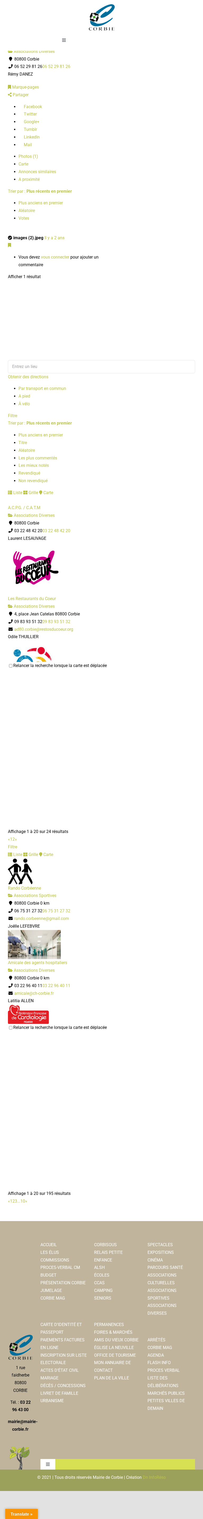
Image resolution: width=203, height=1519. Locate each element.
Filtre (12, 415)
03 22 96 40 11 (56, 985)
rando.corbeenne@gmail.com (41, 918)
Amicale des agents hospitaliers (37, 962)
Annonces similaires (37, 171)
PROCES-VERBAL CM (60, 1267)
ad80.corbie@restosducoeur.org (43, 629)
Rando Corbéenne (24, 888)
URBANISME (52, 1400)
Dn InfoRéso (154, 1477)
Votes (24, 218)
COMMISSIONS (54, 1260)
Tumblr (30, 129)
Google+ (31, 121)
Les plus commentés (38, 458)
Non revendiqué (33, 480)
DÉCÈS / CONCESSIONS (63, 1385)
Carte (23, 164)
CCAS (99, 1282)
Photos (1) (28, 156)
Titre (23, 442)
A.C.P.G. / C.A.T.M (24, 507)
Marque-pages (25, 87)
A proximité (29, 179)
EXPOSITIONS (160, 1252)
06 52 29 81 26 (56, 66)
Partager (20, 94)
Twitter (30, 114)
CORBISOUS (105, 1244)
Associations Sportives (34, 895)
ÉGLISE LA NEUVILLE (114, 1347)
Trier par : (40, 191)
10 (22, 1201)
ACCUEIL (48, 1244)
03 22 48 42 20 (56, 530)
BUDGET (48, 1275)
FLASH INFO (159, 1362)
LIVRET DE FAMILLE (59, 1393)
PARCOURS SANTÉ (165, 1267)
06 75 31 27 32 (56, 910)
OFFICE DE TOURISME (115, 1355)
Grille (32, 492)
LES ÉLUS (49, 1252)
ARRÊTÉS (156, 1339)
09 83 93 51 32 (56, 621)
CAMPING (103, 1290)
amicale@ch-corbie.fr (34, 993)
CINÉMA (155, 1260)
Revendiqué (29, 473)
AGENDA (155, 1355)
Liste (17, 492)
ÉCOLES (101, 1275)
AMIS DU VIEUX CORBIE (116, 1339)
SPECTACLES (160, 1244)
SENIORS (102, 1298)
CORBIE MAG (52, 1298)
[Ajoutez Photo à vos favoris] (9, 245)
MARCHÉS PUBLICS (166, 1393)
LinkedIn (31, 137)
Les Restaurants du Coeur (32, 598)
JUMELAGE (51, 1290)
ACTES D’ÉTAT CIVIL (59, 1370)
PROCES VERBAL (163, 1370)
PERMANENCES (109, 1324)
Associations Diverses (34, 51)
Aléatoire (27, 210)
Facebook (32, 106)
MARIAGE (49, 1377)
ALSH (99, 1267)
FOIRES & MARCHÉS (113, 1332)
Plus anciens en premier (41, 202)
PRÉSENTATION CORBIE (63, 1282)
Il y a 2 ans (54, 237)
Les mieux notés (34, 465)
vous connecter (55, 257)
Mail (27, 144)
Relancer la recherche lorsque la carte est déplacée (60, 665)
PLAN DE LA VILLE (111, 1377)
